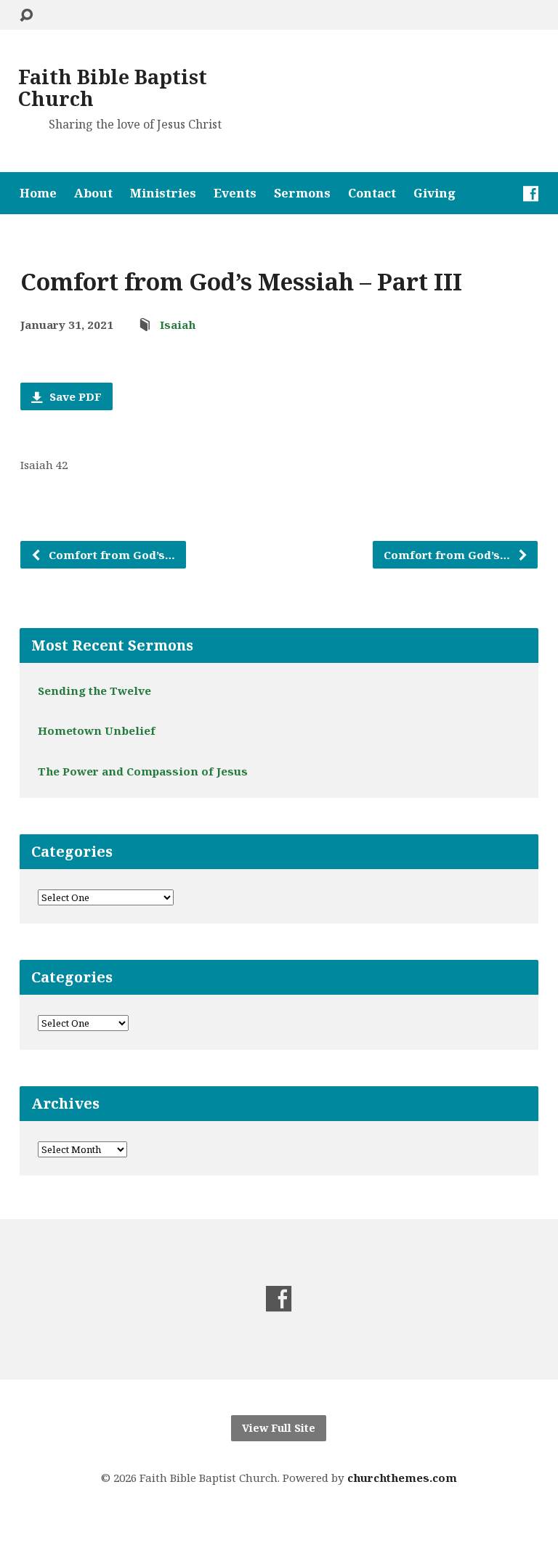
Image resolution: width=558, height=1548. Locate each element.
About (93, 193)
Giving (434, 193)
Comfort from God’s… (110, 554)
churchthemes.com (402, 1477)
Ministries (163, 193)
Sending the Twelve (94, 690)
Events (235, 193)
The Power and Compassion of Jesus (143, 771)
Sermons (302, 193)
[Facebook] (530, 193)
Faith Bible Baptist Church (112, 87)
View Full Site (278, 1428)
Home (38, 193)
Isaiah (177, 324)
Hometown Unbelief (96, 730)
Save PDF (74, 396)
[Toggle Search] (26, 16)
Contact (372, 193)
